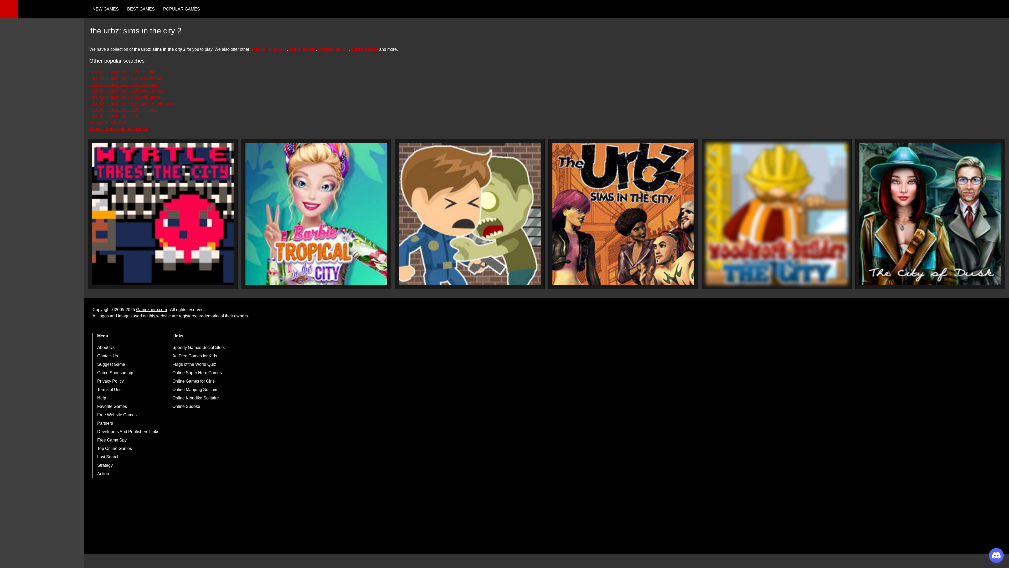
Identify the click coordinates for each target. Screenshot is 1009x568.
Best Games (141, 9)
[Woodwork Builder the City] (776, 214)
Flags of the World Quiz (194, 364)
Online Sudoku (186, 406)
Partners (105, 423)
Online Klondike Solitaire (195, 398)
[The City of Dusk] (930, 214)
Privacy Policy (110, 381)
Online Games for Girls (193, 381)
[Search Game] (1000, 10)
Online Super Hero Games (197, 373)
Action (103, 473)
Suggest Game (111, 364)
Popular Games (181, 9)
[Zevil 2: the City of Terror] (469, 214)
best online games (268, 49)
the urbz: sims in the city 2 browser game (127, 91)
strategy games (333, 49)
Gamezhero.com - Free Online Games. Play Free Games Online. (51, 9)
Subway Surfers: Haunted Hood (118, 128)
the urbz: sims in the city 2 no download (125, 78)
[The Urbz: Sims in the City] (623, 214)
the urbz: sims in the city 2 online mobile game (132, 103)
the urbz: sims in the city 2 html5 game (124, 97)
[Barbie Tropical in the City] (316, 214)
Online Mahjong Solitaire (195, 389)
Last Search (108, 457)
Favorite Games (112, 406)
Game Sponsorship (115, 373)
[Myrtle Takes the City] (163, 214)
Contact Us (107, 356)
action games (302, 49)
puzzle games (364, 49)
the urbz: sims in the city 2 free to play (124, 110)
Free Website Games (117, 415)
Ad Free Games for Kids (194, 356)
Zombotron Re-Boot (107, 122)
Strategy (105, 465)
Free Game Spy (112, 440)
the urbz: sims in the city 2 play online (124, 84)
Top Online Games (114, 448)
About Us (106, 347)
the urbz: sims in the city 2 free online (123, 72)
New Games (105, 9)
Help (101, 398)
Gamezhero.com (151, 309)
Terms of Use (109, 389)
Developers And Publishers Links (128, 431)
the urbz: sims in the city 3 (113, 116)
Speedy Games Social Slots (198, 347)
